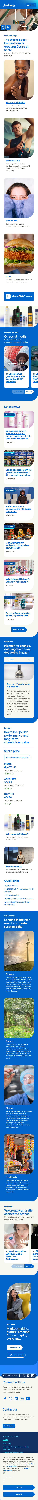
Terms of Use (30, 1464)
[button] (16, 378)
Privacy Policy (11, 1466)
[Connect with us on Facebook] (5, 1399)
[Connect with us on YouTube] (28, 1399)
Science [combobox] (11, 660)
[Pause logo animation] (8, 296)
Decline (19, 1487)
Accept (19, 1494)
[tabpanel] (19, 691)
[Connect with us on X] (11, 1399)
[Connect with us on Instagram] (22, 1399)
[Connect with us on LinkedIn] (16, 1399)
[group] (16, 367)
